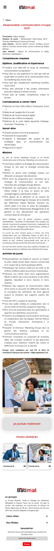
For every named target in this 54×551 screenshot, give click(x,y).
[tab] (27, 516)
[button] (4, 459)
